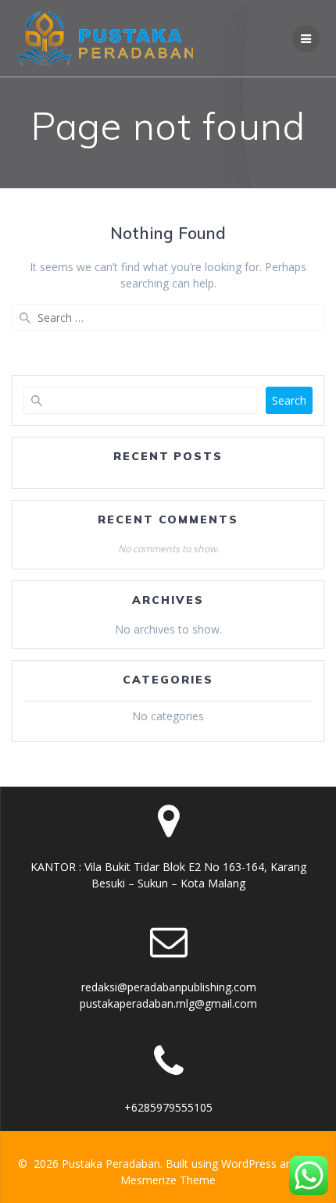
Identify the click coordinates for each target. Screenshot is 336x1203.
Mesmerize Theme (168, 1180)
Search (289, 400)
